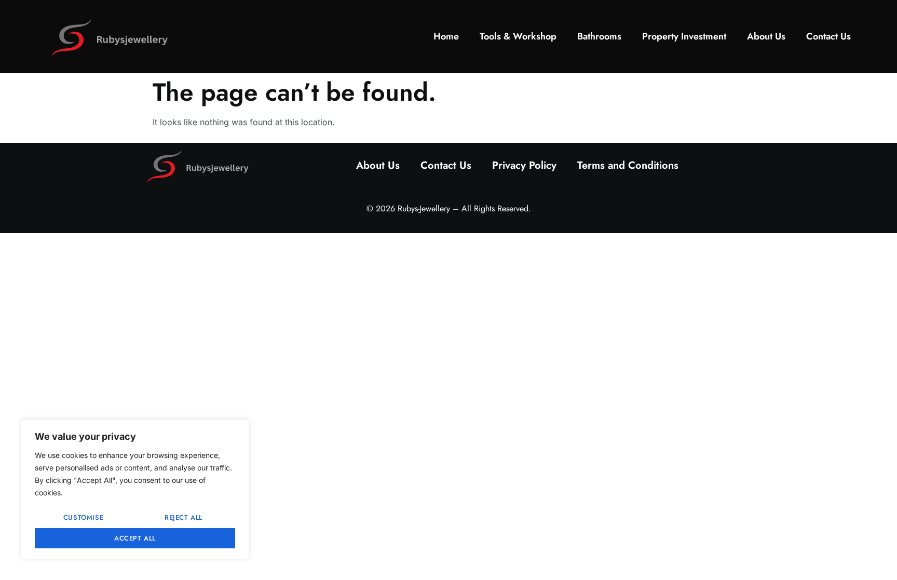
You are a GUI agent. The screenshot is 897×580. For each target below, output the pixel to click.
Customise (83, 517)
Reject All (183, 517)
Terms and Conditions (627, 165)
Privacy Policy (524, 165)
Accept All (135, 538)
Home (446, 36)
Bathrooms (599, 36)
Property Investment (684, 36)
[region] (135, 489)
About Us (766, 36)
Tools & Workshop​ (518, 36)
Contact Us (828, 36)
